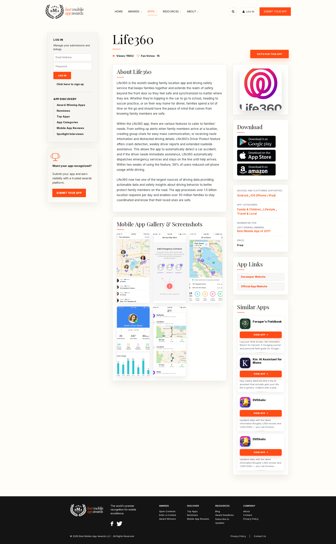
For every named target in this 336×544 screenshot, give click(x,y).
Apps (151, 11)
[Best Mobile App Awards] (65, 11)
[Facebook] (112, 524)
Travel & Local (247, 213)
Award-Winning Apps (71, 105)
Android (242, 195)
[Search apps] (233, 11)
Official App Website (254, 286)
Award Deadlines (224, 515)
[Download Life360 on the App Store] (260, 156)
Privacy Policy (250, 518)
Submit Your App (275, 11)
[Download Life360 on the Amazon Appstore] (260, 169)
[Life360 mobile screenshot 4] (133, 341)
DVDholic (259, 400)
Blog (217, 511)
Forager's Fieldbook (267, 321)
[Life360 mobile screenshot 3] (206, 268)
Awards (133, 11)
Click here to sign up (70, 84)
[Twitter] (119, 524)
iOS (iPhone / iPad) (263, 195)
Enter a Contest (167, 515)
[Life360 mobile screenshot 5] (169, 341)
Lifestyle (269, 209)
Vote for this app (269, 54)
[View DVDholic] (245, 402)
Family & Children (249, 209)
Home (119, 11)
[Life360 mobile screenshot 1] (133, 268)
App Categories (67, 122)
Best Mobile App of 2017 (254, 231)
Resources (171, 11)
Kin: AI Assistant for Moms (267, 361)
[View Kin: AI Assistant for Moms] (245, 363)
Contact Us (260, 536)
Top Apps (63, 116)
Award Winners (167, 518)
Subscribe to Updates (222, 521)
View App (259, 334)
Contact (247, 515)
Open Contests (167, 511)
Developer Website (253, 276)
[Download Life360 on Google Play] (260, 142)
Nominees (63, 110)
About (191, 11)
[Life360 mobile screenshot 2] (169, 268)
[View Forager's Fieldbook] (245, 323)
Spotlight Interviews (70, 134)
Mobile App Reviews (70, 128)
